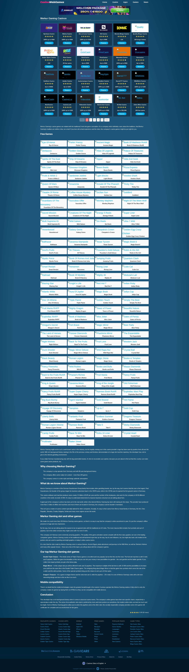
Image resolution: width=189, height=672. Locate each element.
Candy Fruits (53, 436)
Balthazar (53, 244)
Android (78, 624)
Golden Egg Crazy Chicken (135, 236)
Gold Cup (135, 411)
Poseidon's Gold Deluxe (108, 253)
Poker (96, 639)
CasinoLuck (67, 104)
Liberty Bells (53, 419)
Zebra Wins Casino (140, 104)
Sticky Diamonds (135, 427)
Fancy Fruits (135, 378)
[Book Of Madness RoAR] (135, 142)
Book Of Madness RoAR (135, 145)
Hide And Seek (135, 162)
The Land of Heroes (53, 336)
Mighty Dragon (81, 311)
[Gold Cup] (135, 408)
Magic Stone (108, 361)
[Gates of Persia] (135, 317)
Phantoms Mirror (108, 336)
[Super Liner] (135, 213)
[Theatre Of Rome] (53, 192)
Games (135, 2)
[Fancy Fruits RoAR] (53, 392)
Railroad (54, 278)
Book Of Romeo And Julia (81, 261)
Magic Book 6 (135, 244)
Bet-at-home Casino (85, 34)
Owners (114, 636)
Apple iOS (79, 626)
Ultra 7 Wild (135, 224)
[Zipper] (108, 159)
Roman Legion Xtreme (53, 427)
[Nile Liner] (53, 167)
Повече (49, 43)
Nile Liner (53, 170)
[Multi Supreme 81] (53, 221)
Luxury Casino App (64, 626)
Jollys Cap (135, 294)
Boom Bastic (108, 170)
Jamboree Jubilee (81, 178)
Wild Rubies (81, 369)
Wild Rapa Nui (108, 353)
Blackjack (97, 626)
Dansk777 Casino (122, 81)
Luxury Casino (44, 634)
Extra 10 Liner (108, 436)
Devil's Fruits (53, 253)
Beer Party (135, 328)
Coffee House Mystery (80, 195)
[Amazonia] (81, 184)
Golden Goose (81, 153)
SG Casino (103, 34)
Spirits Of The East (53, 162)
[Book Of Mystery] (81, 275)
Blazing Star (53, 286)
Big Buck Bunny (53, 403)
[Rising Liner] (108, 267)
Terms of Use (89, 657)
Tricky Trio (135, 187)
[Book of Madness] (81, 317)
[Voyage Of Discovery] (53, 408)
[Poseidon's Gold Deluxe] (108, 250)
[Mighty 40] (108, 275)
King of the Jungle (108, 386)
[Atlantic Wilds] (53, 292)
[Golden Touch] (108, 300)
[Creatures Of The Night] (81, 213)
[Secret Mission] (53, 213)
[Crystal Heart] (135, 433)
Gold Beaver (108, 403)
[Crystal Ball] (135, 350)
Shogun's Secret (53, 328)
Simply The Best (135, 303)
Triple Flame (81, 303)
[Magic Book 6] (135, 242)
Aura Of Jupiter (81, 294)
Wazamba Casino (122, 57)
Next (106, 120)
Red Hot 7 (108, 286)
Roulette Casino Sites (137, 629)
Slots (95, 624)
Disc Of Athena (53, 303)
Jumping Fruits (108, 261)
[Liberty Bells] (53, 416)
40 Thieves (81, 253)
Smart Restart (53, 269)
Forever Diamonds (81, 336)
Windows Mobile (81, 636)
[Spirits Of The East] (53, 159)
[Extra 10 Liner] (108, 433)
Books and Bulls (108, 369)
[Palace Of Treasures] (135, 151)
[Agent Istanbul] (81, 400)
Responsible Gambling (64, 657)
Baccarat (97, 631)
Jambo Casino (67, 81)
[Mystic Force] (53, 258)
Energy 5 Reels (108, 216)
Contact (120, 657)
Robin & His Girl (135, 253)
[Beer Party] (135, 325)
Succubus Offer (81, 203)
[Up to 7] (108, 408)
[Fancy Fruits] (135, 375)
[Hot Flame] (135, 400)
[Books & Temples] (135, 358)
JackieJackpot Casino (85, 81)
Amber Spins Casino (49, 57)
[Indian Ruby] (135, 283)
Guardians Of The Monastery (54, 207)
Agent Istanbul (81, 403)
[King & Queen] (53, 383)
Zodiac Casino (44, 631)
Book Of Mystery (81, 278)
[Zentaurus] (53, 151)
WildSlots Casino (140, 81)
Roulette (97, 629)
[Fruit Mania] (108, 375)
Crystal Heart (135, 436)
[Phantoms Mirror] (108, 333)
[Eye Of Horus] (53, 142)
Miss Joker (108, 319)
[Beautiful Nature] (135, 308)
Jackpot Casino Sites (136, 634)
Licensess (115, 634)
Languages (115, 629)
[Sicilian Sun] (108, 192)
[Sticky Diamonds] (135, 425)
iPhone (78, 629)
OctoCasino (85, 57)
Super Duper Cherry (81, 394)
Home (104, 2)
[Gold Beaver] (108, 400)
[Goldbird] (135, 192)
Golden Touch (108, 303)
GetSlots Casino (49, 81)
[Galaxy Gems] (81, 230)
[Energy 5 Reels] (108, 213)
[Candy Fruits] (53, 433)
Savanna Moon (81, 386)
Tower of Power (108, 311)
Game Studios (116, 626)
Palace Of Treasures (135, 153)
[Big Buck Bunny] (53, 400)
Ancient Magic (108, 145)
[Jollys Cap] (135, 292)
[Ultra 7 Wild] (135, 221)
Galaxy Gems (80, 232)
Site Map (129, 657)
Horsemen (80, 269)
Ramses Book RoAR (108, 394)
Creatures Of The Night (81, 216)
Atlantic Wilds (53, 294)
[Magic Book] (108, 292)
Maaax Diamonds (135, 369)
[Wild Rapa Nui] (108, 350)
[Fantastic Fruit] (81, 416)
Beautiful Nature (135, 311)
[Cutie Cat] (135, 267)
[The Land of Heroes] (53, 333)
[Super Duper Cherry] (81, 392)
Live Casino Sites (135, 631)
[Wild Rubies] (81, 367)
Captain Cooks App (64, 639)
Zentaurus (53, 153)
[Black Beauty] (53, 358)
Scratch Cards (98, 634)
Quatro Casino (44, 639)
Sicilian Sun (108, 195)
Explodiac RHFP (53, 319)
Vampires (81, 411)
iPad (77, 631)
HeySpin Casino (103, 81)
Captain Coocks (45, 636)
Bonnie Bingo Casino (122, 34)
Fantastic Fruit (81, 419)
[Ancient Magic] (108, 142)
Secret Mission (54, 216)
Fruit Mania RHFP (54, 311)
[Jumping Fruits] (108, 258)
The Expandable (135, 336)
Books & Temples (135, 361)
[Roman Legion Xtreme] (53, 425)
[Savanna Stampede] (81, 242)
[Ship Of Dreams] (81, 159)
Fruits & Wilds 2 (53, 178)
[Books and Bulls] (108, 367)
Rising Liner (108, 269)
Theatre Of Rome (53, 195)
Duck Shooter (53, 353)
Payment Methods (118, 624)
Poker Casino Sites (136, 636)
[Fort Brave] (81, 325)
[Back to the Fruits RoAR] (53, 375)
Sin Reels (108, 224)
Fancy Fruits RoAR (53, 394)
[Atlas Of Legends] (108, 151)
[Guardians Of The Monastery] (53, 202)
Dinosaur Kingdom (80, 170)
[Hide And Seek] (135, 159)
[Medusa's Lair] (135, 275)
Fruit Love (108, 344)
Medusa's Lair (135, 278)
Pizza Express (135, 170)
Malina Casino (67, 34)
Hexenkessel (53, 232)
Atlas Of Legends (108, 153)
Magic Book (108, 294)
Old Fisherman (135, 386)
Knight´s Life (80, 286)
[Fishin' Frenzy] (81, 142)
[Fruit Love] (108, 342)
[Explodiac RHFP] (53, 317)
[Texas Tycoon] (108, 242)
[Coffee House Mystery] (81, 192)
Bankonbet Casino (103, 104)
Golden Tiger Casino (46, 641)
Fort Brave (81, 328)
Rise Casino (67, 57)
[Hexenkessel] (53, 230)
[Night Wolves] (53, 342)
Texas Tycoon (108, 244)
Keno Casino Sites (136, 641)
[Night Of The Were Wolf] (135, 201)
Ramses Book (81, 427)
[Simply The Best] (135, 300)
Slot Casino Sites (135, 624)
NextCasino (49, 104)
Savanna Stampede (81, 244)
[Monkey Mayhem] (108, 201)
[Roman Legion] (81, 358)
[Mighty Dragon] (81, 308)
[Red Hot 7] (108, 283)
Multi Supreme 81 (54, 224)
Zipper (108, 162)
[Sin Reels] (108, 221)
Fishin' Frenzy (81, 145)
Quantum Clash (135, 261)
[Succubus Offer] (81, 201)
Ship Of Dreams (80, 162)
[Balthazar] (53, 242)
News (146, 2)
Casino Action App (64, 634)
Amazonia (80, 187)
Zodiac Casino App (64, 636)
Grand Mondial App (64, 631)
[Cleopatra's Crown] (108, 230)
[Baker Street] (81, 441)
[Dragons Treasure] (135, 416)
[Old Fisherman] (135, 383)
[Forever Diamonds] (81, 333)
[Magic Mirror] (108, 325)
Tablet (78, 634)
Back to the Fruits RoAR (53, 378)
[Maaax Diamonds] (135, 367)
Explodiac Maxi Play (135, 394)
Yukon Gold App (63, 624)
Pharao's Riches (81, 378)
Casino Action (44, 626)
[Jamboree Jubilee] (81, 176)
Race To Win (81, 436)
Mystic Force (53, 261)
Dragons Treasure (135, 419)
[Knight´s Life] (81, 283)
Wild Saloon (81, 224)
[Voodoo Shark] (135, 176)
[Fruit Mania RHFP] (53, 308)
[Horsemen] (81, 267)
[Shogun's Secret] (53, 325)
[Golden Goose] (81, 151)
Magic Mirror (108, 328)
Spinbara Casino (49, 34)
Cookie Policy (78, 657)
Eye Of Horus (53, 145)
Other (96, 641)
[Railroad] (53, 275)
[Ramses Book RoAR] (108, 392)
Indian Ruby (135, 286)
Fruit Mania (108, 378)
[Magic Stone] (108, 358)
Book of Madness (81, 319)
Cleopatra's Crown (108, 232)
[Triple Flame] (81, 300)
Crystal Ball (135, 353)
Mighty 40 (108, 278)
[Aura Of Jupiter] (81, 292)
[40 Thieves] (81, 250)
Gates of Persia (135, 319)
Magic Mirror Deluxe (81, 353)
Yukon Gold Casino (46, 624)
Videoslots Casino (85, 104)
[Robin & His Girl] (135, 250)
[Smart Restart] (53, 267)
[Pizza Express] (135, 167)
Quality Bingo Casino (140, 34)
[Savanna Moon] (81, 383)
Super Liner (135, 216)
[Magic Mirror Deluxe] (81, 350)
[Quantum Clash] (135, 258)
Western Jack (135, 344)
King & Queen (53, 386)
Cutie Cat (135, 269)
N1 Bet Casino (122, 104)
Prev (82, 120)
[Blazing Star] (53, 283)
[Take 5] (108, 425)
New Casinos (116, 641)
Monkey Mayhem (108, 203)
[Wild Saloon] (81, 221)
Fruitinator (53, 444)
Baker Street (81, 444)
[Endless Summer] (108, 416)
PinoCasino (103, 57)
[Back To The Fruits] (81, 342)
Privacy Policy (101, 657)
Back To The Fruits (80, 344)
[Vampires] (81, 408)
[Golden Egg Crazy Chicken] (135, 231)
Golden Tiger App (63, 641)
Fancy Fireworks (53, 369)
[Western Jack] (135, 342)
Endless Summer (108, 419)
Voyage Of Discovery (53, 411)
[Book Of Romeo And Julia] (81, 258)
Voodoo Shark (135, 178)
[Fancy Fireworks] (53, 367)
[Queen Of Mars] (53, 184)
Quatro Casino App (64, 629)
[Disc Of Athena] (53, 300)
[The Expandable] (135, 333)
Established (115, 639)
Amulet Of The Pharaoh (108, 187)
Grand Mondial (45, 629)
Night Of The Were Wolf (135, 203)
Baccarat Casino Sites (137, 639)
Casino (115, 2)
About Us (111, 657)
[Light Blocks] (108, 176)
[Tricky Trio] (135, 184)
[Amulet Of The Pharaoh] (108, 184)
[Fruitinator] (53, 441)
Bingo (96, 636)
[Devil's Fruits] (53, 250)
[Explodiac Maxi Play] (135, 392)
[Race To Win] (81, 433)
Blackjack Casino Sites (137, 626)
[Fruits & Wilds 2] (53, 176)
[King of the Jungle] (108, 383)
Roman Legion (81, 361)
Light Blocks (108, 178)
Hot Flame (135, 403)
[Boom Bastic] (108, 167)
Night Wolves (53, 344)
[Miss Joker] (108, 317)
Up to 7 (108, 411)
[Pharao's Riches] (81, 375)
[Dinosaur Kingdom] (81, 167)
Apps (125, 2)
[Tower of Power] (108, 308)
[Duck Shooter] (53, 350)
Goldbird (135, 195)
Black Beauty (53, 361)
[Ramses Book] (81, 425)
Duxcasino (140, 57)
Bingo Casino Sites (136, 644)
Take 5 (108, 427)
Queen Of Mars (53, 187)
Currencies (115, 631)
